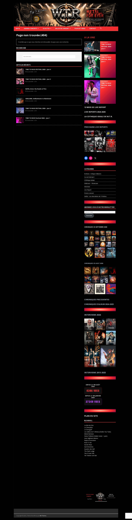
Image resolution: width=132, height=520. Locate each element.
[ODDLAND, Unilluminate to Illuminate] (20, 102)
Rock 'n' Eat (88, 442)
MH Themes (43, 516)
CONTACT (92, 28)
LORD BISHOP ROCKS (108, 364)
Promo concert (89, 193)
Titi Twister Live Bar (90, 455)
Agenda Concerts (30, 28)
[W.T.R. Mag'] (66, 25)
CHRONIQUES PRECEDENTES (96, 299)
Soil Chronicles (88, 447)
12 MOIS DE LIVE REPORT (95, 107)
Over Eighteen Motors (91, 438)
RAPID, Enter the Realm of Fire (35, 89)
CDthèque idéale (89, 180)
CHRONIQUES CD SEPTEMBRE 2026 (95, 227)
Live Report (87, 190)
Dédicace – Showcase (91, 183)
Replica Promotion (90, 440)
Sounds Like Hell (89, 449)
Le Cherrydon (88, 427)
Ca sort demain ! (89, 177)
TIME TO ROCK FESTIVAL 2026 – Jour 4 (38, 69)
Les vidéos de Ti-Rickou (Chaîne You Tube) (97, 432)
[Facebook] (86, 158)
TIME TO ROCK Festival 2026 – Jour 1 (37, 118)
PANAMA (111, 328)
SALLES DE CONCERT (62, 28)
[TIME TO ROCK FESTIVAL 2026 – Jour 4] (20, 73)
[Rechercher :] (49, 56)
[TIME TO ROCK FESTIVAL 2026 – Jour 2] (20, 112)
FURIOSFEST (89, 327)
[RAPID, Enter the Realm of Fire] (20, 93)
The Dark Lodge (89, 451)
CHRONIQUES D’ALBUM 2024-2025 (99, 304)
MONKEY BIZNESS (100, 327)
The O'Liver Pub (89, 453)
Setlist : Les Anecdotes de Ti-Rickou (95, 196)
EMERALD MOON (100, 341)
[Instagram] (90, 158)
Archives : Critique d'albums (92, 174)
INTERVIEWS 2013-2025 (95, 372)
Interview (87, 187)
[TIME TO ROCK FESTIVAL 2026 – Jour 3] (20, 83)
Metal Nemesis (89, 434)
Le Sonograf (88, 429)
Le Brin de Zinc (89, 425)
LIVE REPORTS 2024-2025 (95, 112)
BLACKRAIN (91, 365)
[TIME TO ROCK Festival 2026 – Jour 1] (20, 122)
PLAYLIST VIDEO (80, 28)
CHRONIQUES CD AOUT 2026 (93, 263)
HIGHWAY (88, 341)
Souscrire (89, 215)
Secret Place (88, 445)
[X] (95, 158)
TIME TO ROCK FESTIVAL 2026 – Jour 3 (38, 79)
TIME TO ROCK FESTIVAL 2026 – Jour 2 (38, 108)
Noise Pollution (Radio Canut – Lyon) (95, 436)
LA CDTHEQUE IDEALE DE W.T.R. (98, 116)
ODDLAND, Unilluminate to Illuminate (38, 99)
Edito (18, 28)
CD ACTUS (46, 28)
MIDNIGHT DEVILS (111, 341)
